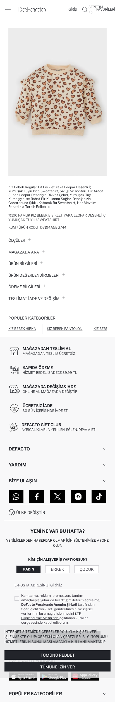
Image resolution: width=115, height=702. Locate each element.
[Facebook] (36, 496)
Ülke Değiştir (30, 512)
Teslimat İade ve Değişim (33, 298)
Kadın (28, 569)
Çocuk (87, 569)
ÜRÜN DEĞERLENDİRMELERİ (33, 275)
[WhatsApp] (16, 496)
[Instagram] (78, 496)
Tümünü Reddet (57, 655)
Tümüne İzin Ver (57, 667)
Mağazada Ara (23, 252)
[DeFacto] (32, 9)
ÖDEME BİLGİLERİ (24, 287)
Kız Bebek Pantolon (64, 329)
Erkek (57, 569)
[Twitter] (57, 496)
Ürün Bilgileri (22, 263)
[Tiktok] (99, 496)
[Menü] (7, 9)
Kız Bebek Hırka (22, 329)
